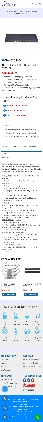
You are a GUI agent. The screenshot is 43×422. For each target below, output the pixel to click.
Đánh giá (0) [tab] (5, 158)
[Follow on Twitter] (28, 380)
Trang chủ (8, 11)
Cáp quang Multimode (4, 324)
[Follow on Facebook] (24, 380)
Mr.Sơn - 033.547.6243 (17, 110)
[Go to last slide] (4, 327)
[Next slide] (36, 327)
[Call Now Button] (38, 417)
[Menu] (36, 4)
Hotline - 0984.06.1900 (18, 115)
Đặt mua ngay (8, 294)
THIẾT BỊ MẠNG (18, 11)
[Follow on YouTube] (32, 380)
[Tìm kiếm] (32, 4)
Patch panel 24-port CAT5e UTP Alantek (32, 285)
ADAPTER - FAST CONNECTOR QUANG (22, 146)
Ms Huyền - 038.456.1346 (19, 106)
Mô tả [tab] (3, 153)
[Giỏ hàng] (40, 4)
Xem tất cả (33, 307)
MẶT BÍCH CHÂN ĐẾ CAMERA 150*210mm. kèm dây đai (10, 286)
